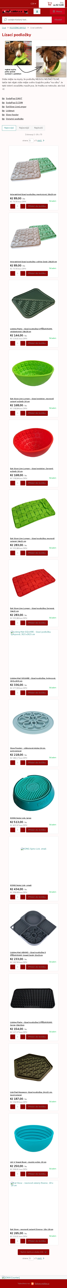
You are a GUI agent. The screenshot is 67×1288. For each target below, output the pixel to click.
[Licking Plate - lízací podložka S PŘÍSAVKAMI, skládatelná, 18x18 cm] (33, 303)
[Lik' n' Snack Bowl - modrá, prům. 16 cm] (33, 1137)
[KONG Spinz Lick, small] (33, 860)
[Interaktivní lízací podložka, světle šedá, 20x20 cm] (33, 236)
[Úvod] (15, 11)
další (39, 140)
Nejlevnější (24, 128)
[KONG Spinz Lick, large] (33, 793)
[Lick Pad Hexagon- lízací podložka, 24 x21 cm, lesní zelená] (33, 1067)
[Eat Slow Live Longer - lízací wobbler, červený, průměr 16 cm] (33, 443)
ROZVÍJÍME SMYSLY (18, 28)
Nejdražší (38, 128)
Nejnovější (9, 128)
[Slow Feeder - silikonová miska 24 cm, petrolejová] (33, 723)
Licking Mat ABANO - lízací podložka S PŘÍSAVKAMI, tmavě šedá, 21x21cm (28, 953)
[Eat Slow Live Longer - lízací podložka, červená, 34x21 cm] (33, 583)
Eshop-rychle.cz (42, 1283)
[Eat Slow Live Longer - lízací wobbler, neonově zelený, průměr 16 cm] (33, 373)
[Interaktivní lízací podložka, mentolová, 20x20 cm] (33, 169)
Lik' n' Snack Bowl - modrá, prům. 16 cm (28, 1162)
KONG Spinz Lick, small (20, 885)
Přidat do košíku (37, 206)
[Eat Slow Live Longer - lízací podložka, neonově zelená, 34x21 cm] (33, 513)
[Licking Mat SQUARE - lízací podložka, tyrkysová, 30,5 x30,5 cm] (33, 653)
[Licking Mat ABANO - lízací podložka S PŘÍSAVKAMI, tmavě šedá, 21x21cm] (33, 927)
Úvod (4, 28)
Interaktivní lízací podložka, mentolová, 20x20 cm (33, 194)
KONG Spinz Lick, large (20, 818)
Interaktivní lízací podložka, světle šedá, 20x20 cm (33, 261)
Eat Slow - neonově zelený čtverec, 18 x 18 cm (31, 1229)
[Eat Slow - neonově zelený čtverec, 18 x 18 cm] (33, 1204)
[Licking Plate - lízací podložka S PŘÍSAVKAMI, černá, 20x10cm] (33, 997)
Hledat (58, 19)
